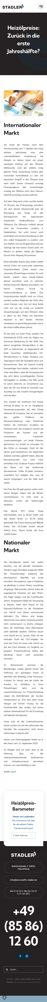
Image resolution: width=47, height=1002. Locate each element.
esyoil (13, 771)
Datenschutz (35, 982)
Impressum (23, 982)
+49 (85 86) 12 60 (24, 926)
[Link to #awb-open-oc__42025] (40, 6)
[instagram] (26, 956)
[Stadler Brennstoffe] (13, 5)
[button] (4, 997)
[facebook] (20, 956)
